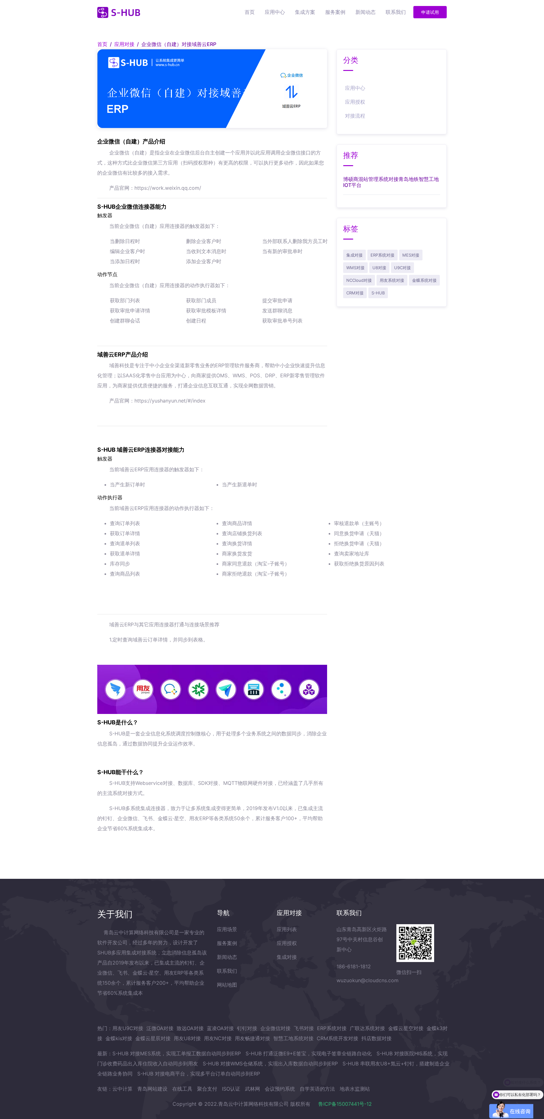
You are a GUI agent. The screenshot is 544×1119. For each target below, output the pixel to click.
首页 (250, 12)
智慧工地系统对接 (293, 1038)
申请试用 (430, 12)
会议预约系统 (280, 1089)
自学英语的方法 (317, 1089)
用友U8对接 (187, 1038)
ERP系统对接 (382, 255)
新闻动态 (365, 12)
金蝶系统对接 (424, 280)
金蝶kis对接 (118, 1038)
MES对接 (410, 255)
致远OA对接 (190, 1028)
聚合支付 (207, 1089)
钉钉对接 (247, 1028)
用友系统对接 (392, 280)
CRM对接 (355, 292)
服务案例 (335, 12)
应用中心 (275, 12)
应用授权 (355, 102)
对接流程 (355, 116)
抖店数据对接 (376, 1038)
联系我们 (396, 12)
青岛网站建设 (152, 1089)
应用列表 (287, 929)
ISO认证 (231, 1089)
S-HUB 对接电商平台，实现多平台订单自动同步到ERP (198, 1073)
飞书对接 (304, 1028)
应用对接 (124, 44)
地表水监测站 (355, 1089)
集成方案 (305, 12)
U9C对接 (402, 267)
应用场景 (227, 929)
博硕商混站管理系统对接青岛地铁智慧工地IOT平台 (391, 182)
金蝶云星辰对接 (153, 1038)
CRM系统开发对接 (337, 1038)
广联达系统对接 (367, 1028)
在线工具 (182, 1089)
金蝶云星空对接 (405, 1028)
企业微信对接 (275, 1028)
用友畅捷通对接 (252, 1038)
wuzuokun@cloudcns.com (368, 980)
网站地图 (227, 985)
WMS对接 (355, 267)
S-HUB (378, 292)
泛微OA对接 (159, 1028)
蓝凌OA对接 (220, 1028)
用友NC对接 (218, 1038)
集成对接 (354, 255)
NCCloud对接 (359, 280)
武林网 (252, 1089)
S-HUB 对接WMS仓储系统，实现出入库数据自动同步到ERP (270, 1063)
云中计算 (122, 1089)
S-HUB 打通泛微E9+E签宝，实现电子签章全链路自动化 (309, 1053)
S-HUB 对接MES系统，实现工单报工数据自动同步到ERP (176, 1053)
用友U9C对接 (127, 1028)
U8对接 (379, 267)
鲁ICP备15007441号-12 (345, 1104)
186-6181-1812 (354, 966)
